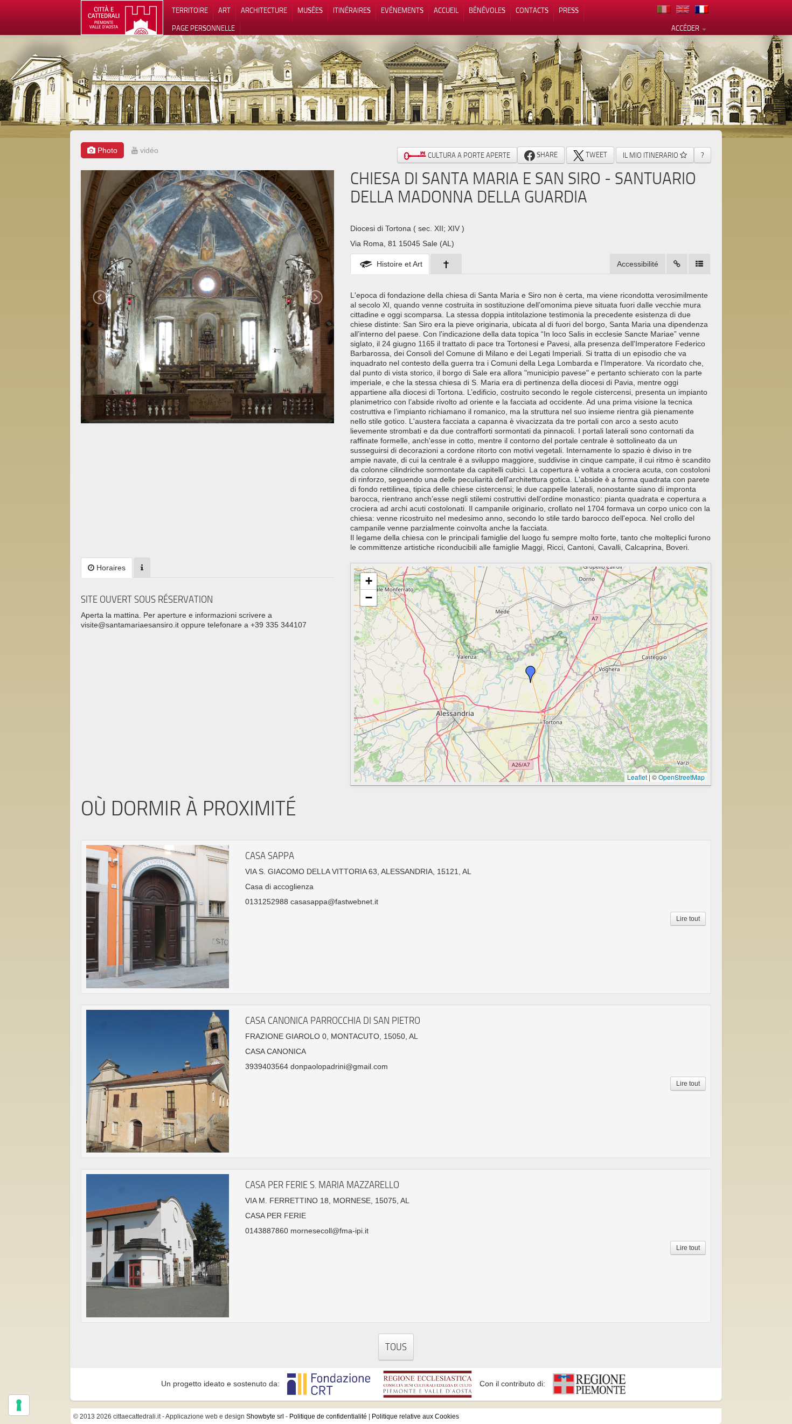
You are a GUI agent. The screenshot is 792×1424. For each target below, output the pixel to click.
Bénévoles (487, 10)
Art (224, 10)
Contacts (532, 10)
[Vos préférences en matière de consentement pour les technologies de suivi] (19, 1405)
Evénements (402, 10)
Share (546, 154)
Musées (310, 10)
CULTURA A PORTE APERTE (468, 155)
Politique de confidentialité (328, 1416)
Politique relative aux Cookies (415, 1416)
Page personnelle (203, 28)
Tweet (595, 154)
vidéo (148, 150)
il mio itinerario (651, 155)
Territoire (190, 10)
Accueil (446, 10)
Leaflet (637, 776)
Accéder (686, 28)
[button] (530, 674)
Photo (106, 150)
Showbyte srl (265, 1416)
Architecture (264, 10)
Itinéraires (352, 10)
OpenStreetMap (681, 776)
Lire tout (688, 919)
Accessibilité (637, 264)
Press (569, 10)
